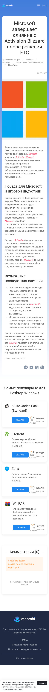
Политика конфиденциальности (24, 649)
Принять (42, 683)
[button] (42, 5)
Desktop (29, 60)
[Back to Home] (7, 5)
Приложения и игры (11, 60)
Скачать (20, 420)
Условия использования (24, 644)
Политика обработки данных (13, 687)
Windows (6, 62)
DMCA (25, 640)
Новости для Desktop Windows (29, 62)
